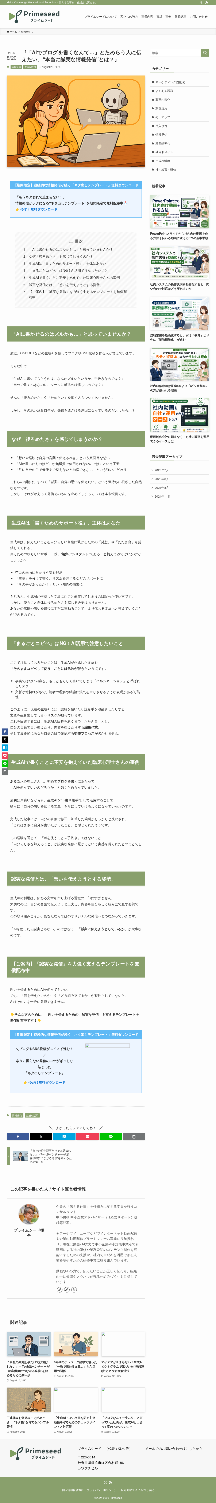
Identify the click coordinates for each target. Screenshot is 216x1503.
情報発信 (16, 66)
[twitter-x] (201, 2)
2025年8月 (162, 487)
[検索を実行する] (205, 53)
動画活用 (161, 108)
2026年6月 (162, 479)
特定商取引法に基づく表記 (137, 1490)
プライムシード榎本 (29, 1232)
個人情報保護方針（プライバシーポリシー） (89, 1490)
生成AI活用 (30, 66)
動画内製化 (162, 99)
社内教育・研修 (165, 169)
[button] (18, 1136)
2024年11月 (163, 496)
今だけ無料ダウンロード (47, 1082)
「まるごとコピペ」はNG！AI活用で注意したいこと (68, 270)
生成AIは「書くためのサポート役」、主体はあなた (67, 263)
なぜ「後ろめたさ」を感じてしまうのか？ (61, 256)
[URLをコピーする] (134, 1136)
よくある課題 (164, 91)
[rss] (206, 2)
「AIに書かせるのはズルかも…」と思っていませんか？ (71, 249)
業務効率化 (162, 143)
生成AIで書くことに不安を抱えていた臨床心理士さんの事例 (74, 277)
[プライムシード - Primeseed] (34, 16)
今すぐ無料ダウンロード (39, 209)
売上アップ (162, 117)
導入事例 (161, 126)
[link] (59, 1289)
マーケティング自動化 (170, 82)
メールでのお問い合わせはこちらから (173, 1448)
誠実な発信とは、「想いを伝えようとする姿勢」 (66, 284)
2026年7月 (162, 470)
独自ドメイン (164, 152)
